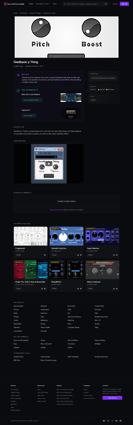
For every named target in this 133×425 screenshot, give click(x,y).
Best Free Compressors (64, 392)
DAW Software (15, 410)
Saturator (17, 327)
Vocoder (44, 331)
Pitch (69, 324)
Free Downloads (43, 392)
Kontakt (13, 401)
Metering (71, 320)
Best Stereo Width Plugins (65, 401)
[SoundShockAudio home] (14, 4)
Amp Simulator (18, 306)
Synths (70, 347)
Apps (12, 407)
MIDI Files (17, 360)
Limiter (16, 320)
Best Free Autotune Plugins (65, 389)
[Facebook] (120, 421)
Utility (96, 327)
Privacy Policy (88, 395)
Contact (86, 392)
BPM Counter (42, 401)
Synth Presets (45, 357)
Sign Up (124, 4)
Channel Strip (99, 306)
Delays (93, 100)
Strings (43, 347)
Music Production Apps (49, 360)
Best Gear (41, 395)
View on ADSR (28, 115)
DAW (69, 309)
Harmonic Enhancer (74, 317)
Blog (54, 4)
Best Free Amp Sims (63, 398)
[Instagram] (108, 421)
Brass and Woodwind (21, 340)
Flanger (16, 317)
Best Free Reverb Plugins (65, 395)
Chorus (16, 309)
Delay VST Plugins (35, 13)
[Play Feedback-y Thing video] (48, 163)
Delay (16, 313)
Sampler (16, 347)
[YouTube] (104, 421)
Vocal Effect (18, 331)
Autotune (44, 306)
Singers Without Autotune (65, 404)
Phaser (43, 324)
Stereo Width (45, 327)
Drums (43, 340)
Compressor (45, 309)
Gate (42, 317)
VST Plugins (23, 13)
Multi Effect (17, 324)
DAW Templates (73, 357)
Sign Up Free (112, 398)
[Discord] (116, 421)
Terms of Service (89, 398)
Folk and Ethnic (73, 340)
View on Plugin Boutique (31, 100)
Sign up (53, 210)
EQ (69, 313)
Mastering (44, 320)
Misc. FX (97, 320)
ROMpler (98, 344)
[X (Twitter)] (112, 421)
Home (15, 13)
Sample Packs (18, 357)
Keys (15, 344)
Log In (115, 4)
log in (60, 210)
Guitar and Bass (100, 340)
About (85, 389)
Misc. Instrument (46, 344)
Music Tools (41, 398)
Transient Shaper (73, 327)
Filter (96, 313)
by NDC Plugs (18, 66)
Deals (31, 4)
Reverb (97, 324)
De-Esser (98, 309)
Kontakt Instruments (101, 317)
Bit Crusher (71, 306)
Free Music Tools (42, 4)
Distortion (44, 313)
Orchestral (71, 344)
